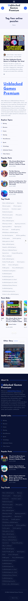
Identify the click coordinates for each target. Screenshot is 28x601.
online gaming (17, 238)
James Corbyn (10, 54)
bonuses (20, 203)
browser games (7, 206)
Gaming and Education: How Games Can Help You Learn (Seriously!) (18, 183)
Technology (6, 146)
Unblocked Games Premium (13, 88)
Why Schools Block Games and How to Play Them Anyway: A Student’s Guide (17, 163)
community (6, 209)
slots (4, 264)
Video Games (6, 153)
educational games (8, 212)
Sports (4, 142)
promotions (6, 253)
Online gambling (21, 235)
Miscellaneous (6, 138)
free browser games (8, 214)
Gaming (5, 135)
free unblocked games (8, 220)
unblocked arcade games (9, 270)
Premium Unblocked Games (10, 250)
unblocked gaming (7, 288)
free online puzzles (8, 56)
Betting (5, 123)
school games (21, 262)
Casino (4, 131)
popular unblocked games (9, 247)
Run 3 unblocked (7, 256)
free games (19, 214)
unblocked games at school (10, 279)
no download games (8, 235)
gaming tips (18, 226)
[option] (14, 314)
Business (5, 127)
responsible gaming (17, 253)
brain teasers (18, 54)
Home (14, 25)
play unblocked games (8, 244)
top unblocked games (18, 267)
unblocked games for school (10, 282)
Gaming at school (7, 223)
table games (6, 267)
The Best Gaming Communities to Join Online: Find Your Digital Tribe (17, 173)
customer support (16, 209)
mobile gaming (16, 229)
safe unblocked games (8, 259)
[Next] (15, 332)
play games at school (8, 241)
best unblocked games (8, 203)
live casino (5, 229)
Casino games (17, 206)
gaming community (20, 223)
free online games (7, 217)
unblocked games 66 (8, 276)
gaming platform (7, 226)
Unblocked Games (7, 150)
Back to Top (15, 597)
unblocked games (7, 273)
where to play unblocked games (11, 294)
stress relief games (13, 264)
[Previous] (13, 332)
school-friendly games (8, 262)
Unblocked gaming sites (9, 291)
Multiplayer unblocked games (10, 232)
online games (6, 238)
